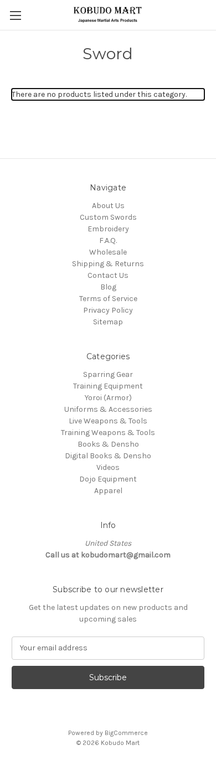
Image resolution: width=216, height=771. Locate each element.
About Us (108, 205)
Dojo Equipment (108, 479)
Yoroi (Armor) (108, 397)
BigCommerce (126, 733)
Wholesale (108, 252)
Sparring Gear (108, 374)
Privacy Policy (108, 310)
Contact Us (108, 275)
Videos (108, 467)
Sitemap (108, 322)
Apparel (108, 490)
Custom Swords (108, 217)
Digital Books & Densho (108, 455)
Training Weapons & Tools (108, 432)
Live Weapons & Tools (108, 421)
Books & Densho (108, 444)
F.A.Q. (108, 240)
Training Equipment (108, 386)
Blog (108, 287)
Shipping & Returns (108, 263)
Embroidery (108, 229)
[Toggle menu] (15, 15)
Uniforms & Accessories (108, 409)
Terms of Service (108, 298)
